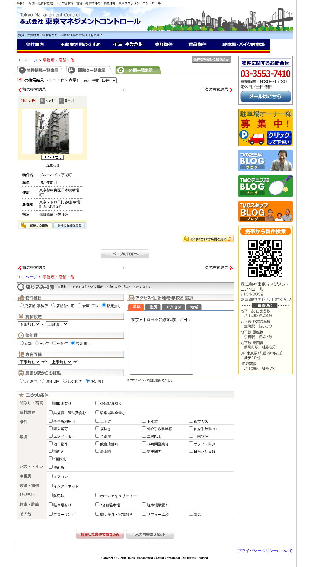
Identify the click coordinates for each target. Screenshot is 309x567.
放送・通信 (29, 486)
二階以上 (154, 436)
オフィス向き (204, 444)
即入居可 (60, 429)
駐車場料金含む (113, 413)
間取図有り (62, 403)
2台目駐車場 (110, 505)
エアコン (60, 477)
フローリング (64, 514)
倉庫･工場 (90, 306)
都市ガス (201, 421)
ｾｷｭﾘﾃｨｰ (27, 495)
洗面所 (58, 467)
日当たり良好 (204, 451)
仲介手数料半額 (159, 429)
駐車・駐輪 (29, 504)
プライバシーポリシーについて (265, 551)
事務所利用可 (64, 421)
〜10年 (62, 343)
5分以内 (30, 381)
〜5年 (44, 343)
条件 (23, 422)
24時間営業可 (158, 444)
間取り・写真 (31, 403)
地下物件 (60, 444)
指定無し (114, 306)
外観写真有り (111, 403)
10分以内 (52, 381)
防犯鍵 (58, 496)
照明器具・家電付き (116, 514)
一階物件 (201, 436)
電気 (197, 514)
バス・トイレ (31, 467)
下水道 (152, 421)
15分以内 (75, 381)
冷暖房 (25, 476)
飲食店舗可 (109, 444)
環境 (23, 437)
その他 (25, 514)
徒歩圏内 (154, 451)
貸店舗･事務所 (36, 306)
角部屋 (105, 436)
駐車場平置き (158, 505)
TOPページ (27, 60)
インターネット (66, 486)
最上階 (105, 451)
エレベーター (64, 436)
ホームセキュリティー (118, 496)
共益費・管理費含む (69, 413)
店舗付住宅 (65, 306)
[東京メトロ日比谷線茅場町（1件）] (161, 320)
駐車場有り (62, 505)
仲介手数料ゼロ (206, 429)
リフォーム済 (158, 514)
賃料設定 (27, 412)
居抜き (105, 429)
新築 (28, 343)
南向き (58, 451)
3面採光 (59, 459)
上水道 (105, 421)
